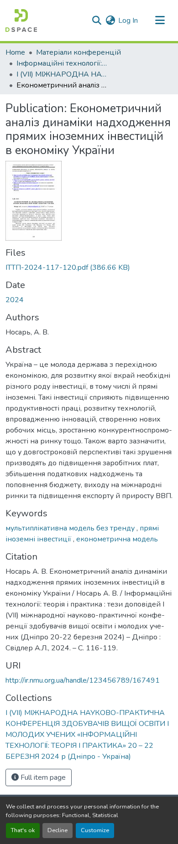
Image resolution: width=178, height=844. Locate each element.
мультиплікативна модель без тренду (70, 528)
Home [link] (15, 52)
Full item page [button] (42, 777)
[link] (89, 267)
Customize (95, 830)
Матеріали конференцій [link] (78, 52)
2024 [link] (14, 300)
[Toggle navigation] (160, 20)
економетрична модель (117, 539)
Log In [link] (128, 20)
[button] (21, 20)
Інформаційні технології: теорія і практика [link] (62, 63)
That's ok (23, 830)
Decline (57, 830)
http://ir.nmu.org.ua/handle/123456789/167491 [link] (82, 680)
